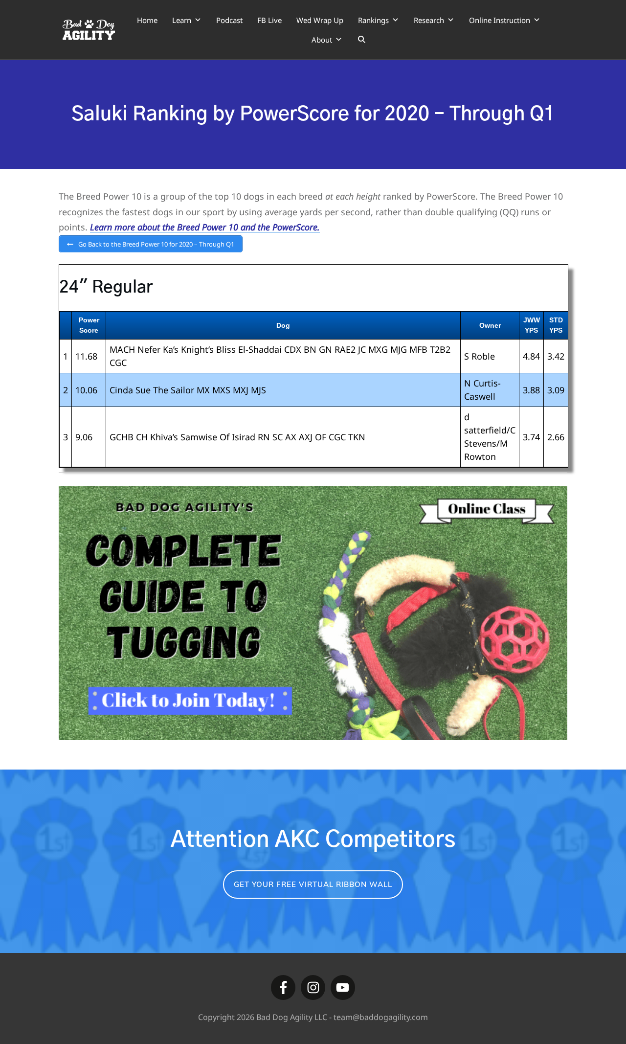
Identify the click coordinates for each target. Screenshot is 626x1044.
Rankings (373, 20)
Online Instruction (499, 20)
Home (147, 20)
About (322, 40)
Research (429, 20)
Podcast (229, 20)
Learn (181, 20)
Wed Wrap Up (319, 20)
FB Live (269, 20)
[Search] (362, 39)
